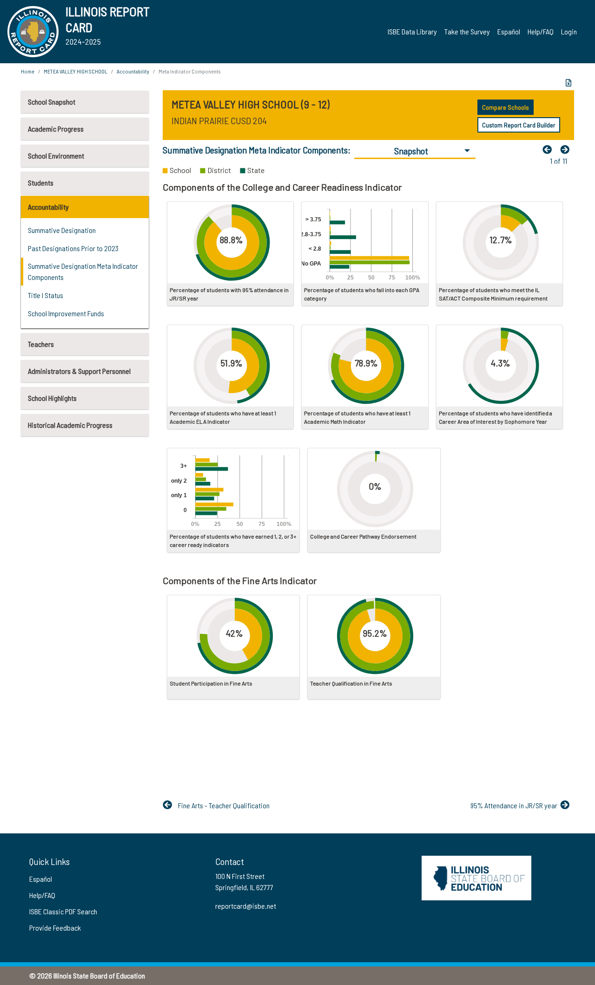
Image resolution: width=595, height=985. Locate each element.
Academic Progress (56, 128)
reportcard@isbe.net (245, 905)
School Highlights (52, 397)
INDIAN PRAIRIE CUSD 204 (219, 120)
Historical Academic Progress (70, 424)
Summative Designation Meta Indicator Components (83, 271)
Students (40, 182)
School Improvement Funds (66, 313)
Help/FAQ (541, 31)
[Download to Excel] (568, 82)
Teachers (41, 343)
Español (508, 31)
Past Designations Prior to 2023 (73, 248)
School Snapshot (51, 101)
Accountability (48, 206)
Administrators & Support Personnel (79, 370)
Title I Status (45, 295)
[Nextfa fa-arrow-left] (567, 149)
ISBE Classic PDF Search (63, 911)
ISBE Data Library (412, 31)
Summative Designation (62, 230)
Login (569, 31)
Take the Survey (467, 31)
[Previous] (549, 149)
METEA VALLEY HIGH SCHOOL (75, 71)
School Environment (56, 155)
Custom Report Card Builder (518, 125)
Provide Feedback (55, 927)
